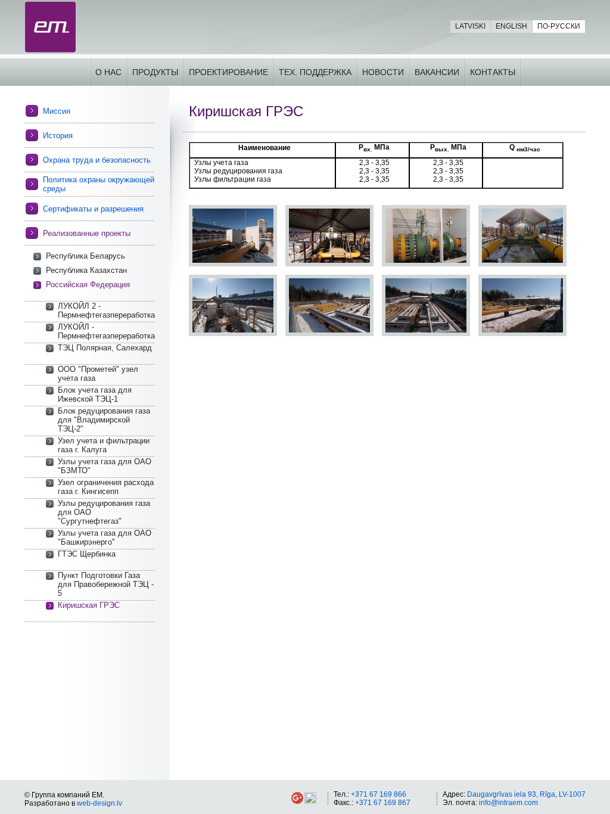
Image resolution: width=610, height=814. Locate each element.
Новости (383, 72)
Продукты (155, 72)
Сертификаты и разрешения (93, 208)
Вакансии (437, 72)
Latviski (470, 26)
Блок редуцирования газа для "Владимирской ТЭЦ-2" (104, 419)
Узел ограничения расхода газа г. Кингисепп (106, 487)
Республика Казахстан (86, 270)
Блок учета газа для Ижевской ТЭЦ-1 (95, 394)
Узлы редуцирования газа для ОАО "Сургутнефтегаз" (104, 512)
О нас (108, 72)
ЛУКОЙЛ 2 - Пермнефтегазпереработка (106, 310)
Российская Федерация (88, 284)
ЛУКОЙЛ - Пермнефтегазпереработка (106, 331)
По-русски (558, 26)
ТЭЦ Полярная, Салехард (105, 347)
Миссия (56, 111)
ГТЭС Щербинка (87, 553)
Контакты (492, 72)
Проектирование (228, 72)
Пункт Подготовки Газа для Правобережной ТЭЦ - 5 (106, 584)
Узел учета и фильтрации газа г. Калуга (104, 445)
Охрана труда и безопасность (97, 160)
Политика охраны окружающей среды (98, 184)
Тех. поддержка (315, 72)
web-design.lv (99, 803)
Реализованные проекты (86, 233)
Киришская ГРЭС (89, 605)
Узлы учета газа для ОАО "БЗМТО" (104, 466)
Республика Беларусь (85, 255)
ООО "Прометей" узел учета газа (98, 374)
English (511, 26)
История (58, 135)
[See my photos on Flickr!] (310, 801)
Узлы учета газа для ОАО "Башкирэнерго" (104, 537)
